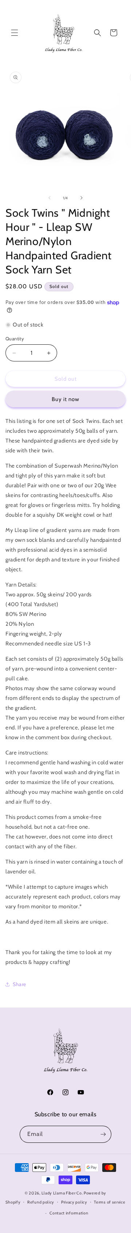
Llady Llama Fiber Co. (62, 1193)
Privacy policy (74, 1202)
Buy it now (65, 399)
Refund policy (40, 1202)
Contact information (68, 1213)
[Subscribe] (103, 1134)
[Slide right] (82, 198)
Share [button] (19, 984)
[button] (15, 33)
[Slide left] (49, 198)
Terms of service (109, 1202)
